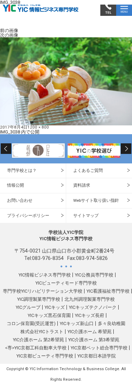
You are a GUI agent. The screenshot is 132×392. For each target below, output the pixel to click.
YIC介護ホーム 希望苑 (90, 331)
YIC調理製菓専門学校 (38, 299)
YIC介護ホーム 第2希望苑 (38, 339)
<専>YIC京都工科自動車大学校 (36, 347)
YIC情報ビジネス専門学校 (45, 275)
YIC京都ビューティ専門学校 (45, 356)
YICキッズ (55, 307)
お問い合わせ (19, 200)
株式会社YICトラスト (41, 331)
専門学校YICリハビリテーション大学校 (42, 291)
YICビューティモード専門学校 (66, 283)
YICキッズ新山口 (77, 323)
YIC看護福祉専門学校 (108, 291)
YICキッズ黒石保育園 (49, 315)
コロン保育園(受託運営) (31, 323)
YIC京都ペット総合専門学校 (99, 347)
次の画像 (9, 35)
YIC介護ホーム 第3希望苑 (93, 339)
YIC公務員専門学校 (94, 275)
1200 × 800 (38, 127)
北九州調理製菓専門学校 (89, 299)
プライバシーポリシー (28, 215)
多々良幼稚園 (111, 323)
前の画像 (9, 30)
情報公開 (15, 185)
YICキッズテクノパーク (93, 307)
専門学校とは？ (22, 170)
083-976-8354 (48, 258)
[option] (38, 150)
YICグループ (28, 307)
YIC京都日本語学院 (96, 356)
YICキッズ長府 (89, 315)
